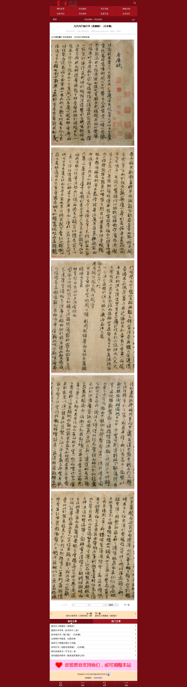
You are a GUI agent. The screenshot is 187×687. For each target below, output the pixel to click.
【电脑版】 (88, 678)
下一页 (127, 605)
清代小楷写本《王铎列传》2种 (79, 616)
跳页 (111, 605)
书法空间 (98, 19)
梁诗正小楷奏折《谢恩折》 (106, 616)
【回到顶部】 (98, 678)
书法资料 (88, 19)
